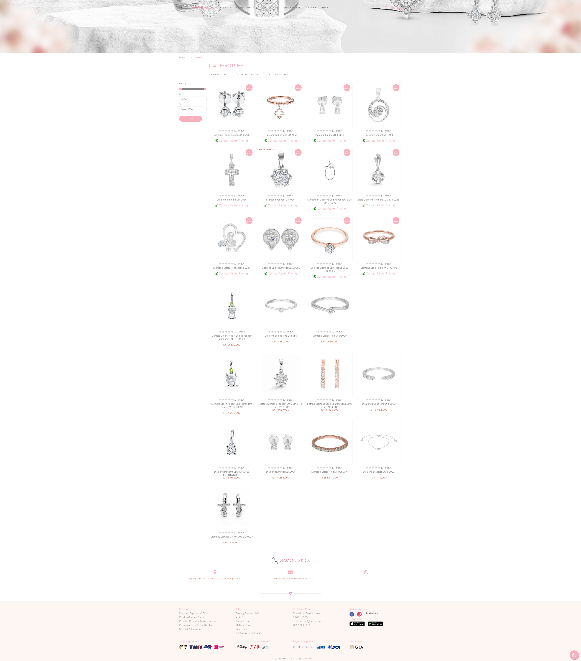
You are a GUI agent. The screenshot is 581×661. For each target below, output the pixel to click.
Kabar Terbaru (243, 621)
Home (182, 57)
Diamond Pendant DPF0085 (232, 199)
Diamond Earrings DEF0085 (329, 135)
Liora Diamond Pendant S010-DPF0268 (378, 199)
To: (180, 104)
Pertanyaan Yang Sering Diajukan (196, 625)
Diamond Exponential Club (193, 613)
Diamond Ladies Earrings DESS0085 (281, 267)
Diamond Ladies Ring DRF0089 (378, 404)
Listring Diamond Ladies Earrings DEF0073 (329, 404)
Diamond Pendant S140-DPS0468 (231, 471)
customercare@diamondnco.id (290, 578)
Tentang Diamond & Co (248, 613)
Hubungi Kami (243, 625)
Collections (268, 7)
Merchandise (291, 7)
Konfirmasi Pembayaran (248, 632)
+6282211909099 (302, 625)
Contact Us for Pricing (233, 140)
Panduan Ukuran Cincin (191, 617)
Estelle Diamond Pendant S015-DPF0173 (281, 404)
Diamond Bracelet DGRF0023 (378, 471)
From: (181, 94)
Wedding (224, 7)
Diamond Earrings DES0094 (280, 471)
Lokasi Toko (242, 629)
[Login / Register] (399, 7)
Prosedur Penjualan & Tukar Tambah (198, 621)
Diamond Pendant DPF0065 (379, 135)
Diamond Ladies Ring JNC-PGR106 (379, 267)
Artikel (239, 617)
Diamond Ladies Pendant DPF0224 (231, 267)
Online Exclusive (316, 7)
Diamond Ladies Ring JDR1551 (281, 135)
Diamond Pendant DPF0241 (280, 199)
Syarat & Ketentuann (190, 629)
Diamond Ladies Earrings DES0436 (231, 135)
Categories (244, 7)
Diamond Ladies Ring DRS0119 (281, 335)
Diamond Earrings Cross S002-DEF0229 (232, 536)
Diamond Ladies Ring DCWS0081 (329, 335)
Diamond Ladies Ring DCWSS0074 (329, 471)
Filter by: (248, 75)
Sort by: (219, 75)
